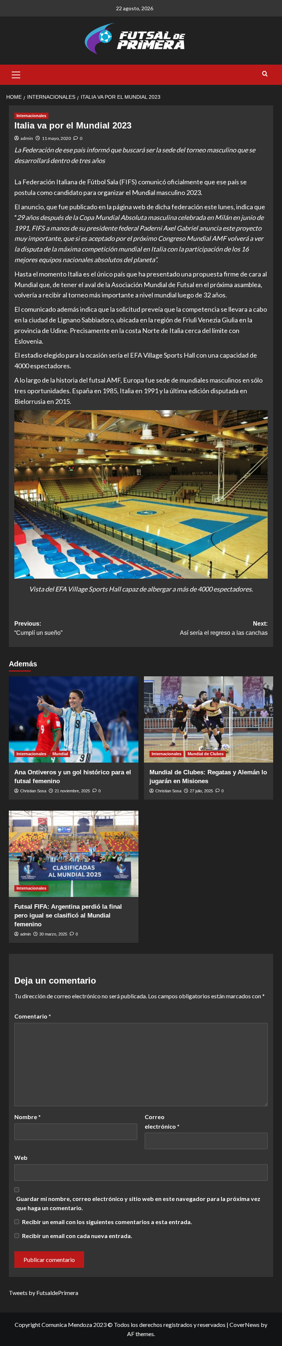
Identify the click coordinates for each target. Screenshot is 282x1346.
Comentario (32, 1016)
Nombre (27, 1116)
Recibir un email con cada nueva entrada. (77, 1235)
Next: (224, 628)
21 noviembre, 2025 (72, 791)
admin (27, 138)
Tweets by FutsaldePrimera (43, 1292)
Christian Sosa (33, 791)
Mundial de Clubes (206, 754)
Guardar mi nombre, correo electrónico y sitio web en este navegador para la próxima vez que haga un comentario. (138, 1203)
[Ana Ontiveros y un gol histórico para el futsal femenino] (73, 719)
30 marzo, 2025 (53, 934)
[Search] (265, 74)
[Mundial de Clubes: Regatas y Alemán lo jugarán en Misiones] (209, 719)
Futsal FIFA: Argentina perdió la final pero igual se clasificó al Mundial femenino (68, 915)
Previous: (38, 628)
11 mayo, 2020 (56, 138)
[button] (16, 74)
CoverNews (244, 1324)
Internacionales (31, 115)
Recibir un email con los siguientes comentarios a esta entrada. (107, 1221)
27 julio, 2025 (201, 791)
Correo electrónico (162, 1121)
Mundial (60, 754)
